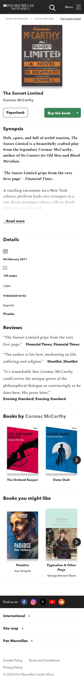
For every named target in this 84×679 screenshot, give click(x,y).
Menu (69, 7)
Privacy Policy (12, 667)
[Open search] (52, 8)
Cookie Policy (12, 660)
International (14, 616)
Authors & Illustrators (17, 18)
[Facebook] (24, 602)
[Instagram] (33, 602)
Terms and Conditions (44, 660)
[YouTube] (52, 602)
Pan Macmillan (15, 640)
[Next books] (76, 460)
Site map (10, 628)
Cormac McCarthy (44, 18)
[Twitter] (43, 602)
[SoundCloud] (61, 602)
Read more (15, 221)
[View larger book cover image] (42, 55)
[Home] (18, 7)
